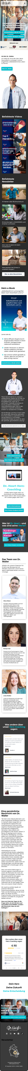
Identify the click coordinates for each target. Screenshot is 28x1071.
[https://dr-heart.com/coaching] (14, 312)
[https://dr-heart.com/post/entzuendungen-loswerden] (14, 212)
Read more (7, 746)
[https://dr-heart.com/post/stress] (14, 257)
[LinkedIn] (18, 1034)
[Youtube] (14, 1034)
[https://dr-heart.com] (6, 3)
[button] (24, 3)
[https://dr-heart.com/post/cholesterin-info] (14, 234)
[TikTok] (22, 1034)
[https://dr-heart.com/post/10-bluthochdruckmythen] (14, 191)
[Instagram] (11, 1034)
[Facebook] (7, 1034)
